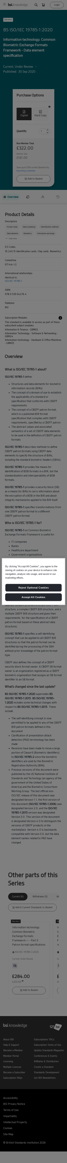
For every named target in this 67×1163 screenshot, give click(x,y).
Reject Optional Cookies (33, 587)
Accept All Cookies (33, 597)
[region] (33, 581)
